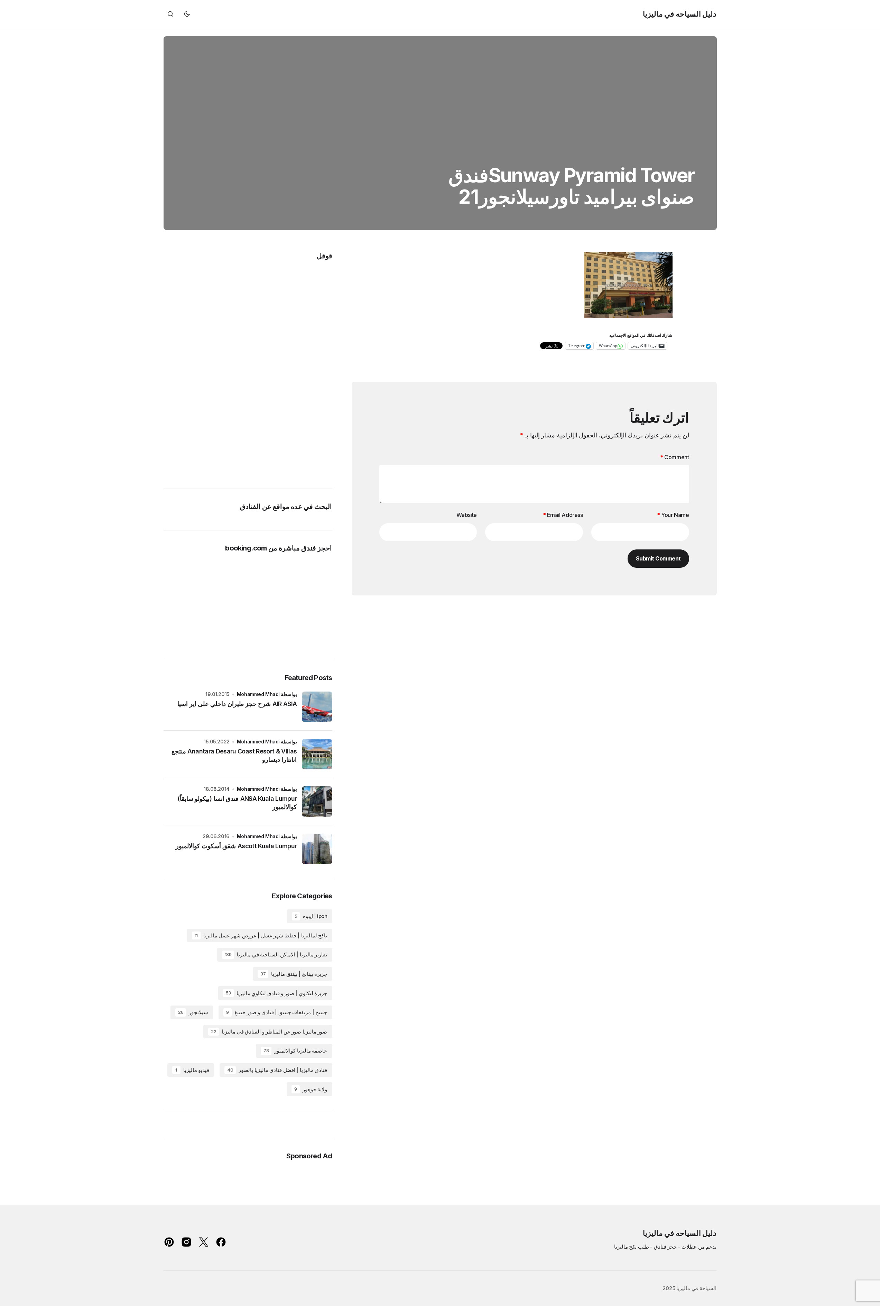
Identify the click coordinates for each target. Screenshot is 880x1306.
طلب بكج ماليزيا (631, 1246)
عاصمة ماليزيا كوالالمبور (295, 1050)
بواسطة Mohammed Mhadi (267, 694)
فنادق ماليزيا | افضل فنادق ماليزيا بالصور (277, 1070)
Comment (674, 457)
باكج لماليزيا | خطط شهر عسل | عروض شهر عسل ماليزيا (261, 935)
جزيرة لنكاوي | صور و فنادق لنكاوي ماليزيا (276, 993)
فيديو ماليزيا (192, 1070)
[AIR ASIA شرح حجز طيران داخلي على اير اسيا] (317, 707)
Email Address (563, 514)
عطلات (689, 1246)
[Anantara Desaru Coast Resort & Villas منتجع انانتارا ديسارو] (317, 754)
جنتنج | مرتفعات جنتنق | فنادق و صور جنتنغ (276, 1012)
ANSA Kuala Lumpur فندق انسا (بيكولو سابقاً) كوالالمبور (237, 802)
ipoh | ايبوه (311, 916)
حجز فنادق (665, 1246)
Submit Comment (658, 558)
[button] (187, 14)
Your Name (673, 514)
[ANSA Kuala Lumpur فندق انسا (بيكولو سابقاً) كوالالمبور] (317, 801)
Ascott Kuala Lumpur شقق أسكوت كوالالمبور (236, 846)
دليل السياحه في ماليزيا (679, 13)
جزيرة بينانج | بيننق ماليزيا (293, 974)
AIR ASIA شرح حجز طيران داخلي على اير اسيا (237, 703)
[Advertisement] (304, 369)
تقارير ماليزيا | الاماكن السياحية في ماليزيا (276, 954)
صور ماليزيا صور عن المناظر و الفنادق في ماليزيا (269, 1031)
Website (466, 514)
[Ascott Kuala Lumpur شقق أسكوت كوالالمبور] (317, 849)
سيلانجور (193, 1012)
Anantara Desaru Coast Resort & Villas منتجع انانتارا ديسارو (234, 755)
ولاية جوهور (310, 1089)
